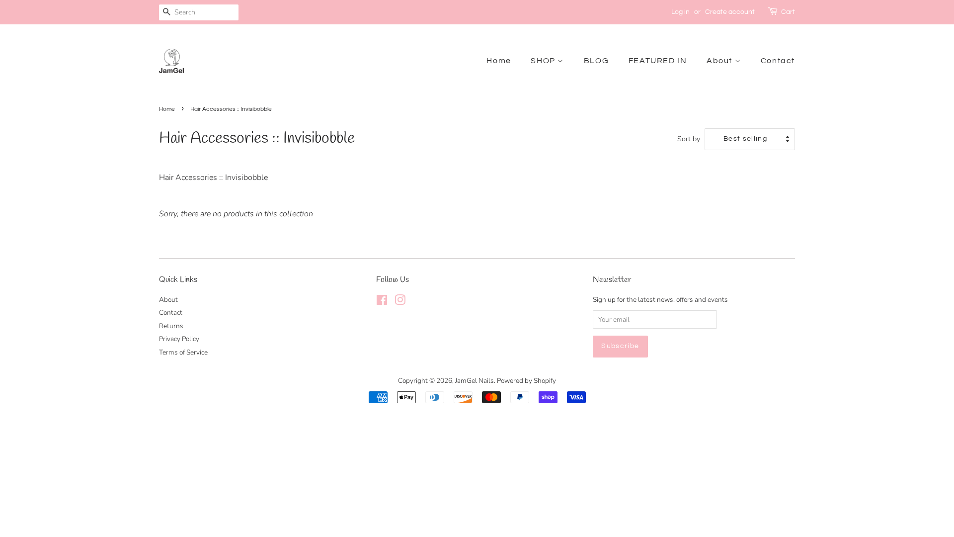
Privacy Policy (179, 339)
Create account (730, 11)
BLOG (596, 61)
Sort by (688, 139)
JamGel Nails (474, 380)
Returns (171, 326)
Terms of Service (183, 352)
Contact (778, 61)
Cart (788, 11)
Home (498, 61)
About (721, 61)
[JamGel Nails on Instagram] (400, 302)
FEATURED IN (658, 61)
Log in (680, 11)
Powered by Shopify (526, 380)
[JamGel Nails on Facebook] (382, 302)
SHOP (544, 61)
